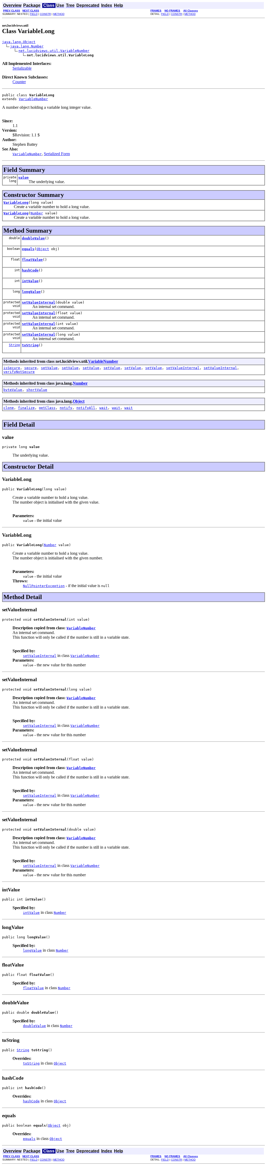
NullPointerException (44, 586)
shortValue (36, 390)
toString (30, 345)
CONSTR (45, 14)
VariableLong (15, 202)
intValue (30, 281)
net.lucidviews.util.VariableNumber (54, 51)
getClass (47, 408)
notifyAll (85, 408)
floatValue (32, 260)
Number (37, 213)
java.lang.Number (27, 46)
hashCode (30, 270)
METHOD (58, 14)
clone (8, 408)
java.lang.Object (18, 42)
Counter (19, 82)
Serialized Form (57, 154)
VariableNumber (33, 99)
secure (30, 368)
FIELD (34, 14)
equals (28, 249)
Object (43, 249)
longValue (31, 292)
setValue (49, 368)
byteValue (12, 390)
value (23, 177)
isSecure (11, 368)
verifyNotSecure (19, 372)
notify (66, 408)
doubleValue (33, 238)
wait (103, 408)
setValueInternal (38, 302)
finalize (26, 408)
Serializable (22, 68)
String (14, 345)
